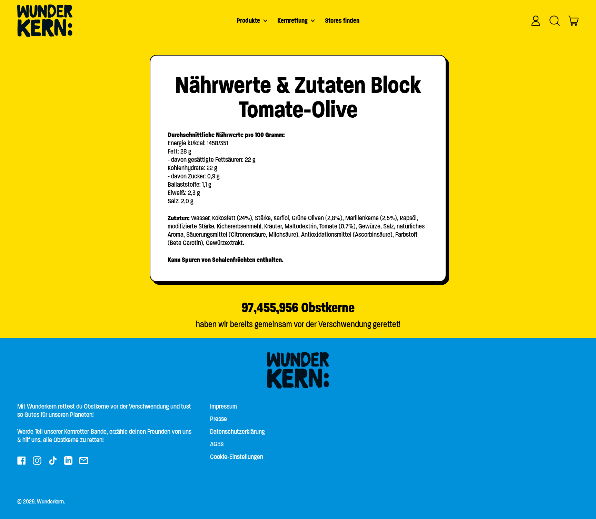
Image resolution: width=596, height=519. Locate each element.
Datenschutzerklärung (237, 431)
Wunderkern (50, 501)
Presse (218, 419)
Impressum (223, 406)
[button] (554, 21)
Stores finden (342, 21)
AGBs (216, 444)
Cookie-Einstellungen (236, 457)
